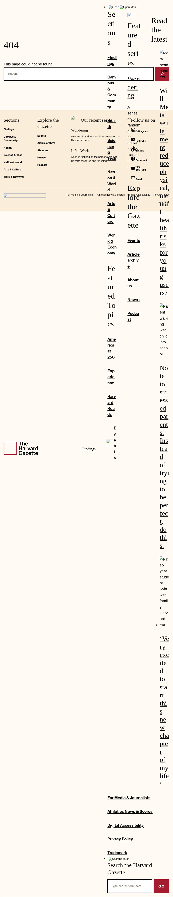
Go (161, 886)
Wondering (133, 87)
